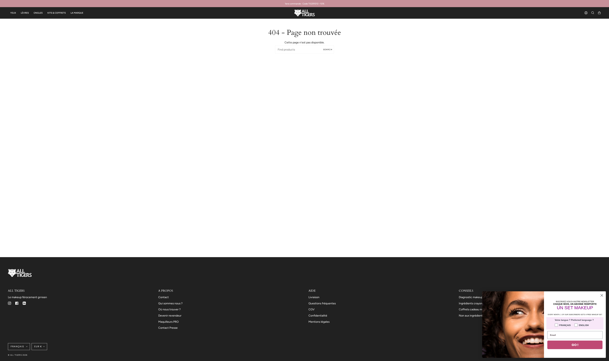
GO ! (575, 345)
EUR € (38, 346)
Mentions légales (319, 321)
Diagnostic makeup (471, 297)
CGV (311, 309)
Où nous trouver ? (169, 309)
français (18, 346)
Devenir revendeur (169, 315)
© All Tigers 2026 (17, 355)
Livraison (313, 297)
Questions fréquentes (322, 303)
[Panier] (599, 13)
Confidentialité (317, 315)
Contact (163, 297)
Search (327, 49)
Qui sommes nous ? (170, 303)
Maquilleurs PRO (168, 321)
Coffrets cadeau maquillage (476, 309)
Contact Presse (168, 327)
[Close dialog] (602, 295)
